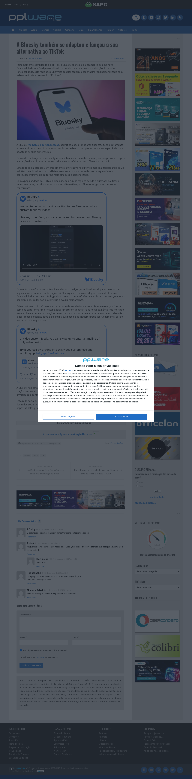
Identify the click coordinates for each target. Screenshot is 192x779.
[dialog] (96, 389)
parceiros (68, 370)
